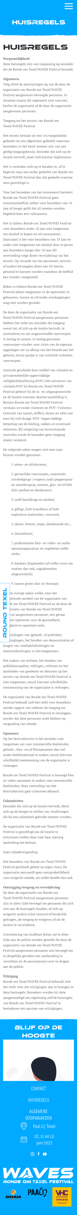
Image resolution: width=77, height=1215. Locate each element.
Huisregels (38, 1100)
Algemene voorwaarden (38, 1112)
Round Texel (5, 612)
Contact (38, 1088)
